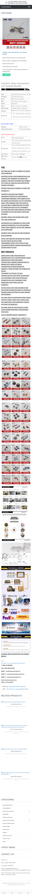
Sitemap (23, 884)
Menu (20, 893)
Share (4, 893)
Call (12, 893)
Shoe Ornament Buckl (16, 729)
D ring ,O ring (6, 838)
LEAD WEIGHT (7, 808)
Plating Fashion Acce (16, 751)
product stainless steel (8, 823)
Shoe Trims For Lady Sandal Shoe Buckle (17, 689)
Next (27, 31)
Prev (4, 31)
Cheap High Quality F (16, 776)
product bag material (8, 811)
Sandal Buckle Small (16, 704)
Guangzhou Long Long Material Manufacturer (13, 663)
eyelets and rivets (7, 835)
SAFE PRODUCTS (7, 805)
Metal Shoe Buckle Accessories (17, 686)
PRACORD (5, 814)
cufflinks (5, 832)
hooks (4, 841)
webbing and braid (7, 817)
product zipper (6, 826)
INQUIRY (6, 74)
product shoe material (8, 820)
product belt (6, 829)
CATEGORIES (6, 7)
